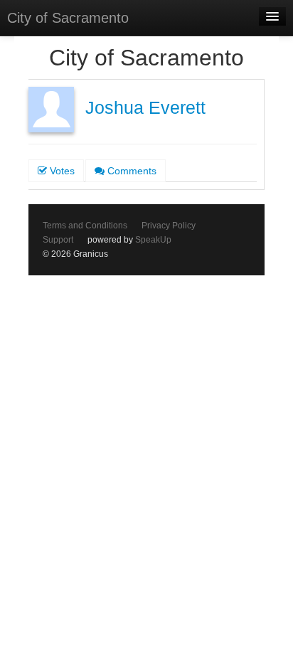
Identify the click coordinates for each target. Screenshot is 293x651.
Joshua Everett (145, 107)
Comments (130, 170)
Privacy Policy (169, 226)
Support (58, 240)
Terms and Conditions (85, 226)
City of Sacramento (68, 18)
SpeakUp (153, 240)
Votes (61, 170)
